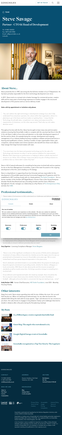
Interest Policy (55, 402)
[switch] (23, 228)
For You (44, 380)
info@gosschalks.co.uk (7, 382)
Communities (4, 396)
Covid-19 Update (26, 394)
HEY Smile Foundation (37, 282)
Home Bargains (37, 246)
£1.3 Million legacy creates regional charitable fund (33, 315)
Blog (23, 390)
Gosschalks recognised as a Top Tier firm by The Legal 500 (36, 344)
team (7, 12)
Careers (3, 394)
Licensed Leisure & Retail (49, 382)
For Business (46, 378)
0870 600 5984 (7, 380)
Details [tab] (31, 204)
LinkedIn (5, 36)
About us (3, 390)
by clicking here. (31, 217)
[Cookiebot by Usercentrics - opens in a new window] (53, 199)
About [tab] (51, 204)
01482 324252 (6, 378)
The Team (4, 392)
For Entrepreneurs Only (52, 184)
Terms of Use (34, 404)
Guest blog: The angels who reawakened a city (31, 324)
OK (50, 235)
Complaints (44, 408)
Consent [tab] (10, 204)
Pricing (43, 406)
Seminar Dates (26, 392)
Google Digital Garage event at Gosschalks (30, 334)
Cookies (33, 406)
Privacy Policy (35, 402)
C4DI (11, 186)
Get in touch (42, 2)
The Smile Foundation (48, 177)
